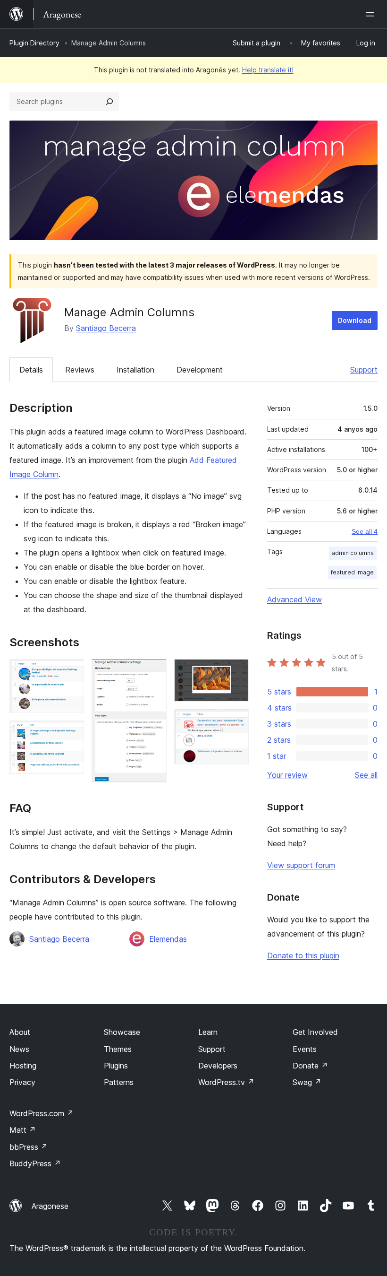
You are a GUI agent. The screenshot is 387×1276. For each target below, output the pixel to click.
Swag (307, 1082)
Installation (135, 369)
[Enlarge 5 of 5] (236, 722)
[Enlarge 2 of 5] (71, 733)
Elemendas (168, 939)
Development (200, 369)
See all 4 (365, 531)
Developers (217, 1065)
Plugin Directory (34, 43)
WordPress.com (41, 1113)
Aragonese (50, 1206)
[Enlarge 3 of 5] (154, 672)
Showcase (122, 1032)
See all (366, 775)
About (19, 1032)
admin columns (353, 552)
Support (364, 369)
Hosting (22, 1065)
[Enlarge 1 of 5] (71, 672)
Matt (22, 1130)
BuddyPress (35, 1163)
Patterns (119, 1082)
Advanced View (294, 599)
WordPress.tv (226, 1082)
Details (31, 369)
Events (305, 1049)
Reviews (79, 369)
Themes (118, 1049)
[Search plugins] (109, 101)
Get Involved (315, 1032)
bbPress (28, 1147)
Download (354, 320)
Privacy (22, 1082)
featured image (352, 572)
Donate (310, 1065)
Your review (287, 775)
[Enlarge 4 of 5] (236, 672)
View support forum (301, 865)
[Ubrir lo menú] (372, 14)
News (19, 1049)
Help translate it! (268, 70)
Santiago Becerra (106, 328)
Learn (208, 1032)
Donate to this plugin (303, 955)
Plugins (116, 1065)
